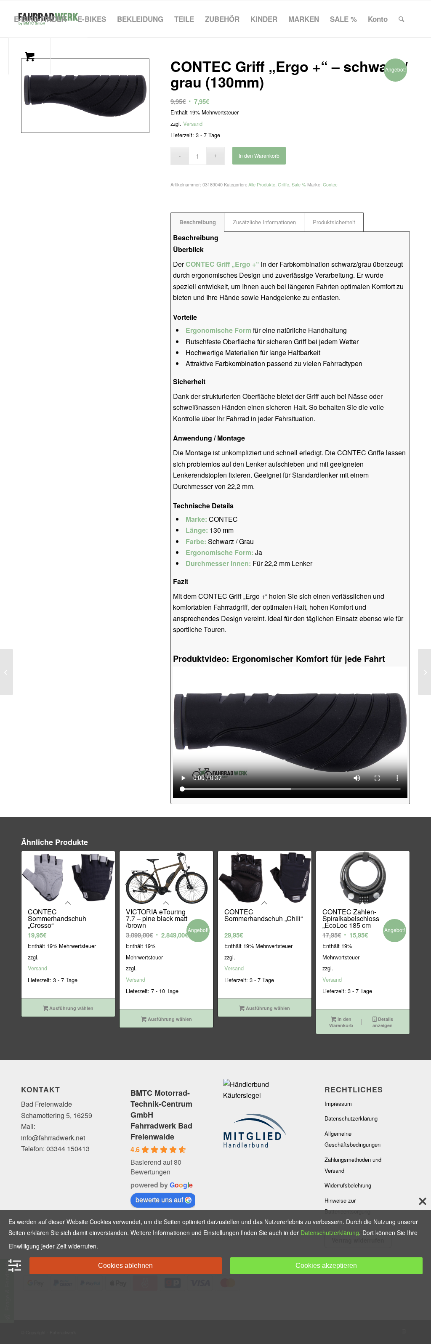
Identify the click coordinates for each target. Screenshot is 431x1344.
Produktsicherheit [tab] (334, 222)
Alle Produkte (261, 184)
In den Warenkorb (259, 155)
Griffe (283, 184)
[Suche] (401, 18)
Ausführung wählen (70, 1008)
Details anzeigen (382, 1022)
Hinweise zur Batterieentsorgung (347, 1205)
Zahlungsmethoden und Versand (353, 1164)
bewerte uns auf (159, 1199)
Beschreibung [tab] (197, 222)
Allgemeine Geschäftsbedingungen (352, 1138)
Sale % (299, 184)
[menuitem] (40, 18)
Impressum (338, 1104)
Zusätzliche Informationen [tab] (264, 222)
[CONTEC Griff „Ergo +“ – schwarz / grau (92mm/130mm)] (6, 672)
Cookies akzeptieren (326, 1265)
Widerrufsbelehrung (348, 1185)
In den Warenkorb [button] (341, 1022)
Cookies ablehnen (125, 1265)
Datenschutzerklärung (351, 1118)
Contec (330, 184)
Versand (192, 123)
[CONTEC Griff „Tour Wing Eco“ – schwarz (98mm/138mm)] (424, 672)
